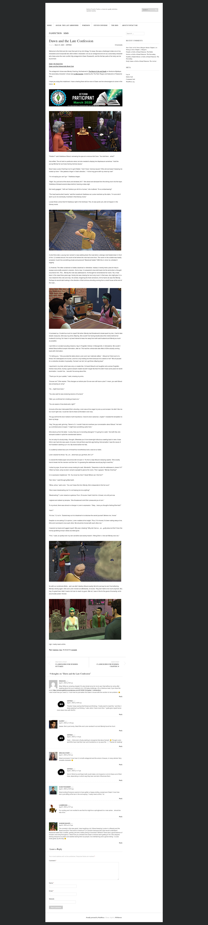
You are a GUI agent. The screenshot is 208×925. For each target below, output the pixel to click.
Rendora (62, 681)
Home (49, 25)
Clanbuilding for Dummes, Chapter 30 (108, 664)
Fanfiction (55, 33)
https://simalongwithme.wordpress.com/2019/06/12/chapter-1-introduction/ (77, 690)
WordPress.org (130, 82)
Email (51, 891)
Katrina (69, 45)
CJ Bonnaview (78, 74)
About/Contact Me (130, 25)
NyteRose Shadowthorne (133, 57)
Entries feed (129, 77)
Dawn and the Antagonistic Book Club (61, 66)
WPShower (118, 917)
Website (51, 899)
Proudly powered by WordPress (95, 917)
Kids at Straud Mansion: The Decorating (144, 54)
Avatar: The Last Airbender (66, 25)
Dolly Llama (129, 61)
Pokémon (86, 25)
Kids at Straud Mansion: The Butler (143, 52)
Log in (128, 74)
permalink (74, 650)
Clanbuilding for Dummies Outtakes (66, 664)
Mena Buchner (64, 753)
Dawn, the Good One (56, 64)
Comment (52, 861)
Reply (120, 696)
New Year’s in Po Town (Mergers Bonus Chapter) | (140, 47)
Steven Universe (100, 25)
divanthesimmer (65, 787)
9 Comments (118, 45)
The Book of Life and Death (97, 71)
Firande (128, 52)
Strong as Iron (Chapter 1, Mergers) (136, 49)
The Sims (114, 25)
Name (51, 883)
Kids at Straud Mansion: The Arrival (145, 61)
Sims (66, 33)
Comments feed (130, 79)
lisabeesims (63, 805)
